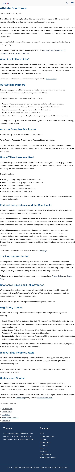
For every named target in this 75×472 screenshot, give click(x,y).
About (42, 433)
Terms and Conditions (20, 53)
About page (42, 251)
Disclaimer (4, 53)
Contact (43, 439)
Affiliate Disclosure (47, 436)
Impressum (6, 421)
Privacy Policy (48, 50)
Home (42, 448)
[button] (67, 3)
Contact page (21, 398)
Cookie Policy (60, 50)
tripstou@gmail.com (44, 398)
